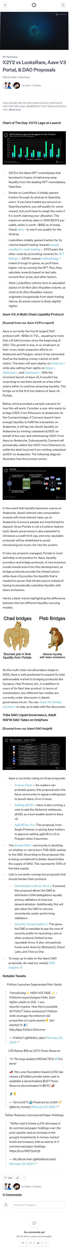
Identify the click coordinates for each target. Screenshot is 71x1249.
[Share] (17, 1177)
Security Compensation (30, 924)
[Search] (63, 5)
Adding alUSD (24, 805)
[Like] (23, 1243)
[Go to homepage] (34, 5)
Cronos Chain (23, 785)
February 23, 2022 (43, 1107)
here (21, 229)
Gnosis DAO (22, 845)
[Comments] (30, 1243)
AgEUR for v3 (24, 825)
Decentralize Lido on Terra (32, 886)
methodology (50, 259)
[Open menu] (5, 5)
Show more (15, 109)
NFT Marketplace (10, 57)
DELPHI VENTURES (28, 103)
